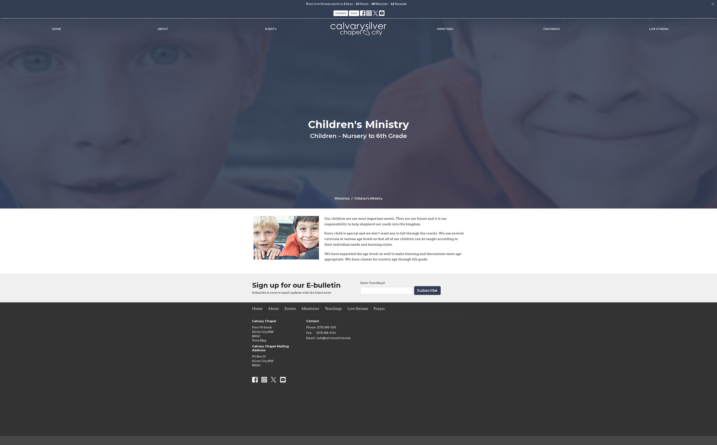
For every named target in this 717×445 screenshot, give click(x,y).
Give (354, 13)
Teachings (551, 29)
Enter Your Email (372, 283)
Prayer (379, 309)
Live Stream (658, 29)
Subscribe (427, 290)
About (163, 29)
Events (271, 29)
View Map (259, 340)
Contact (340, 13)
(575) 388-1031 (326, 327)
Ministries (445, 29)
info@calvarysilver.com (333, 338)
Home (56, 29)
